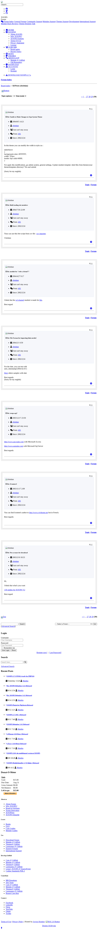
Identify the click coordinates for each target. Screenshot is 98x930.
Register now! (42, 653)
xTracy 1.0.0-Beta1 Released (16, 744)
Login (13, 69)
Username (5, 638)
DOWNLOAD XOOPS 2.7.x (19, 75)
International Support (88, 22)
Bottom (6, 91)
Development (74, 22)
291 (91, 109)
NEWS (11, 54)
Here (6, 373)
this (40, 300)
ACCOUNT (13, 67)
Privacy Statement (17, 43)
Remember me (9, 648)
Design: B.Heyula (49, 926)
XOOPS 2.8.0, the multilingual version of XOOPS (23, 753)
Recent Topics (16, 52)
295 (91, 405)
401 (19, 134)
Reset (14, 650)
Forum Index (8, 22)
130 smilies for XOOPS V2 (14, 590)
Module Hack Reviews (9, 24)
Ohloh (8, 911)
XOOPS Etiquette (12, 815)
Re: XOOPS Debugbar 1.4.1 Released (19, 686)
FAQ (8, 826)
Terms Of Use (16, 41)
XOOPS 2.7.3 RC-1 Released (16, 715)
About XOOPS (16, 34)
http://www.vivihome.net (38, 513)
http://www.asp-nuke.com (14, 442)
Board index (5, 86)
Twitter (8, 913)
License (13, 45)
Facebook (9, 903)
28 (89, 97)
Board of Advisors (13, 808)
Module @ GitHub (18, 60)
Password (4, 643)
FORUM (12, 47)
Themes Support (62, 22)
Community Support (34, 22)
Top (4, 617)
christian (15, 126)
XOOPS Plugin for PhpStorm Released (20, 705)
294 (91, 330)
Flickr (8, 907)
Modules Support (49, 22)
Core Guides (10, 828)
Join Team (10, 883)
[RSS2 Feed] (53, 922)
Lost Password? (55, 653)
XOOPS (11, 32)
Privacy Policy (17, 922)
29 (92, 97)
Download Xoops (12, 840)
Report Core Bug (12, 893)
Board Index (15, 49)
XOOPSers (10, 813)
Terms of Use (6, 922)
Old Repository (16, 62)
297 (91, 544)
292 (91, 197)
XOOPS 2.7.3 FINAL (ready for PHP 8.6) (20, 676)
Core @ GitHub (12, 860)
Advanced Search (8, 626)
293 (91, 263)
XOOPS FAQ (13, 64)
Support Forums (12, 849)
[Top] (91, 175)
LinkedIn (9, 905)
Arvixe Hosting (39, 922)
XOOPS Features (17, 39)
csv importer (41, 234)
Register (14, 71)
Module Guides (11, 831)
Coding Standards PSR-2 (15, 871)
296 (91, 476)
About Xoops (11, 804)
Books (8, 824)
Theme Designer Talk (27, 24)
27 (87, 97)
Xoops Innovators (12, 810)
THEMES (12, 56)
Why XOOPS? (16, 36)
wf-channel (20, 300)
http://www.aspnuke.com (13, 446)
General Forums (20, 22)
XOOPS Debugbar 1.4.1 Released (18, 724)
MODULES (13, 58)
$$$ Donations (11, 880)
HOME (11, 30)
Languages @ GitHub (14, 846)
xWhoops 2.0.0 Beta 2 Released (17, 734)
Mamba (25, 681)
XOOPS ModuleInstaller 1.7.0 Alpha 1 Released (23, 763)
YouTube (9, 909)
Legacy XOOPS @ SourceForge (18, 869)
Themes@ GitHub (13, 844)
